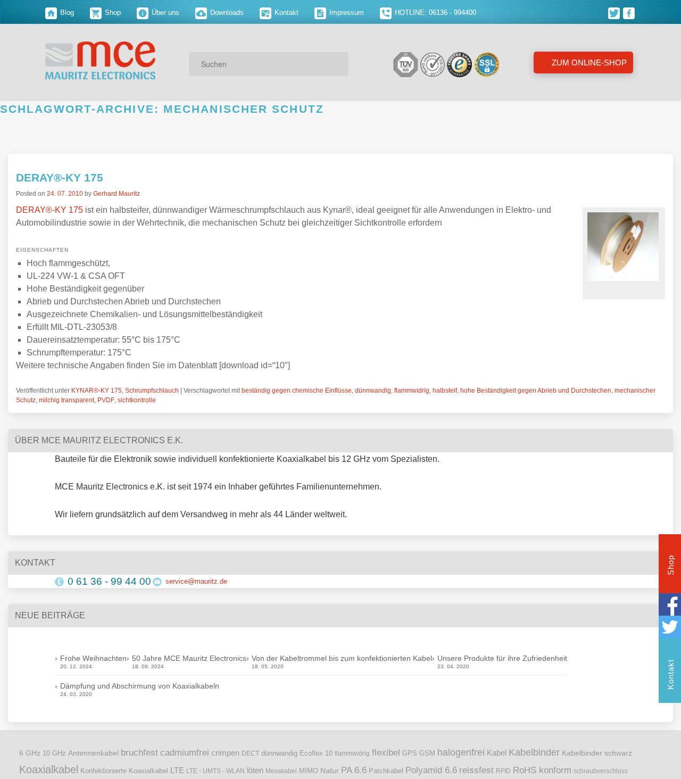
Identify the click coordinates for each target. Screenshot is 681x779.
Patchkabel (386, 771)
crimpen (225, 753)
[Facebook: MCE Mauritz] (629, 12)
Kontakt (285, 12)
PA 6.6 (354, 770)
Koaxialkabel (48, 769)
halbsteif (445, 390)
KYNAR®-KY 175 (96, 390)
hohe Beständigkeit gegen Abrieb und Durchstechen (535, 390)
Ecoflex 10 (316, 753)
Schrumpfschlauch (152, 390)
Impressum (345, 12)
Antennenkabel (93, 753)
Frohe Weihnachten (93, 658)
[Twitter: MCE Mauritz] (615, 12)
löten (255, 770)
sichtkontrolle (137, 400)
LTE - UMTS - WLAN (215, 771)
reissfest (476, 770)
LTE (177, 770)
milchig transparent (66, 400)
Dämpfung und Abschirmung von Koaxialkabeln (139, 686)
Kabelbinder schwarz (597, 753)
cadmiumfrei (184, 752)
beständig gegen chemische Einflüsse (297, 390)
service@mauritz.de (196, 581)
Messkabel (281, 771)
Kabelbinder (534, 752)
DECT (250, 753)
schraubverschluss (601, 771)
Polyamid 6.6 (431, 770)
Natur (329, 771)
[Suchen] (336, 64)
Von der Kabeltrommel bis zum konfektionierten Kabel (342, 658)
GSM (427, 753)
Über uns (164, 12)
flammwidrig (411, 390)
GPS (409, 753)
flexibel (386, 753)
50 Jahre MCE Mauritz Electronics (189, 658)
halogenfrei (461, 752)
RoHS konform (542, 770)
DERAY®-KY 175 (59, 177)
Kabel (496, 753)
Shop (112, 12)
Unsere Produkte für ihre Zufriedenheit (502, 658)
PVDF (105, 400)
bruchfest (139, 752)
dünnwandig (373, 390)
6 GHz (29, 753)
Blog (66, 12)
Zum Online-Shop (588, 62)
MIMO (308, 771)
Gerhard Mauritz (116, 193)
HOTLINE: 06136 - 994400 (434, 12)
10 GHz (54, 753)
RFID (503, 771)
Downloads (226, 12)
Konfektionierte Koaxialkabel (124, 771)
